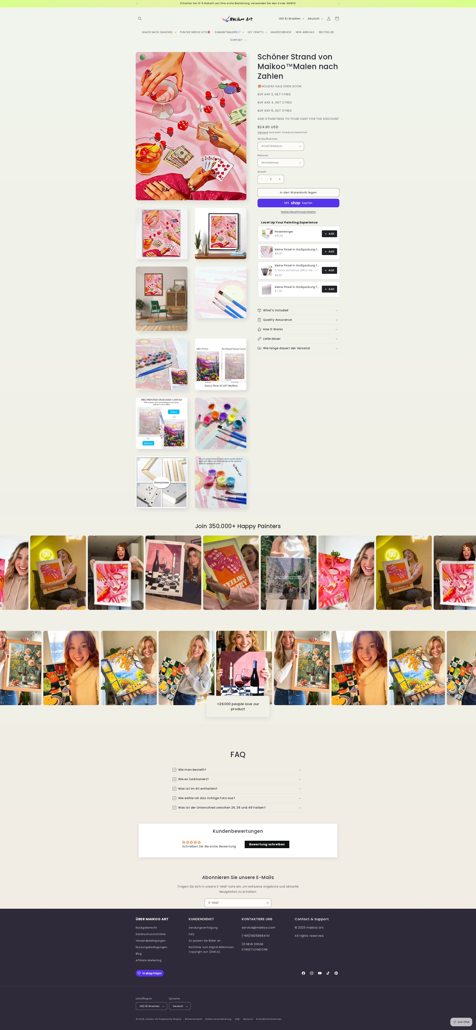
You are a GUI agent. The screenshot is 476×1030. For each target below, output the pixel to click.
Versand (263, 132)
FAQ (191, 934)
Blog (138, 954)
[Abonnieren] (267, 902)
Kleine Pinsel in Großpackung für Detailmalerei (297, 249)
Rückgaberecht (146, 927)
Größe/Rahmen (268, 139)
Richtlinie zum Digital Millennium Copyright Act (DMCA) (211, 949)
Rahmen (263, 155)
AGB (237, 1019)
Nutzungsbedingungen (151, 947)
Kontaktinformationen (269, 1019)
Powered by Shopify (170, 1019)
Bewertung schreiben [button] (267, 844)
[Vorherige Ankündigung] (137, 3)
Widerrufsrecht (193, 1019)
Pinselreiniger (284, 231)
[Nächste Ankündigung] (339, 3)
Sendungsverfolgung (203, 927)
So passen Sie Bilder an (205, 940)
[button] (140, 18)
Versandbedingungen (151, 940)
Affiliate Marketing (148, 960)
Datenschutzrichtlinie (151, 934)
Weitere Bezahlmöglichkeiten (298, 211)
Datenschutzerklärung (218, 1019)
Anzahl (262, 171)
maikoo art (152, 1019)
